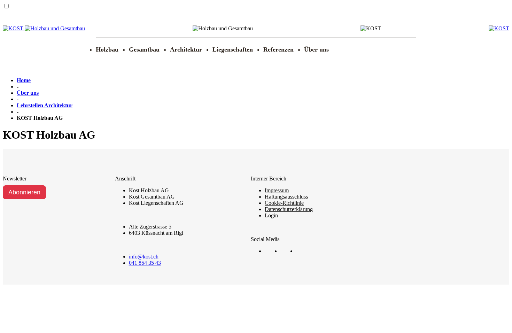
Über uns (316, 49)
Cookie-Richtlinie (284, 203)
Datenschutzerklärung (289, 209)
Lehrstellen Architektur (44, 105)
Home (24, 80)
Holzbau (107, 49)
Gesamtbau (144, 49)
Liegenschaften (232, 49)
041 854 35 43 (145, 263)
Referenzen (278, 49)
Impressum (277, 190)
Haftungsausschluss (286, 197)
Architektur (186, 49)
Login (271, 215)
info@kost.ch (143, 257)
